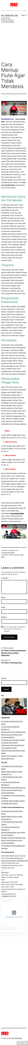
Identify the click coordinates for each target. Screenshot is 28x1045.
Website (4, 617)
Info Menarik (5, 717)
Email (3, 607)
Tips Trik (16, 555)
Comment (5, 578)
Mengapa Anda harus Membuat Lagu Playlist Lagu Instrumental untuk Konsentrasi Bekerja (13, 734)
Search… (4, 678)
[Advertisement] (14, 40)
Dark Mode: (21, 1043)
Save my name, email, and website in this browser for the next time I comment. (15, 629)
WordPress (18, 1038)
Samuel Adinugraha (8, 552)
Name (3, 597)
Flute (12, 555)
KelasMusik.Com (9, 15)
